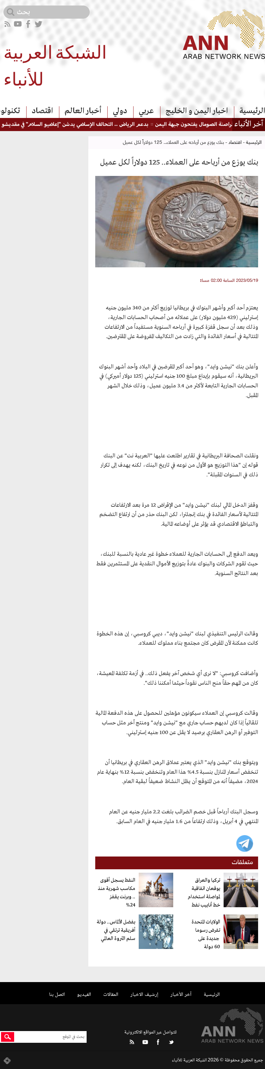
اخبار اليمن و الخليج (197, 111)
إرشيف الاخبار (144, 994)
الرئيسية (252, 111)
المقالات (110, 994)
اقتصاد (42, 111)
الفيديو (84, 994)
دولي (120, 111)
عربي (146, 111)
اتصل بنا (57, 994)
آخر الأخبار (181, 994)
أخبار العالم (83, 111)
